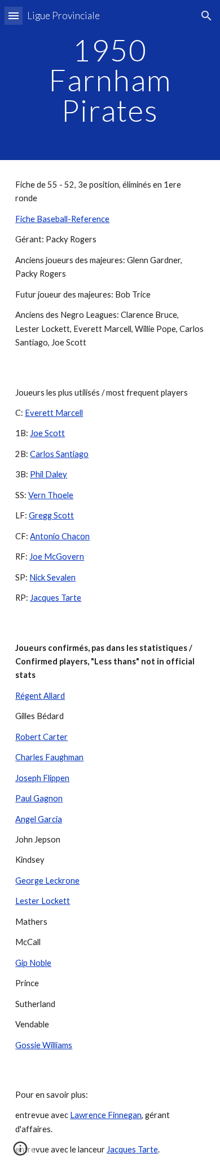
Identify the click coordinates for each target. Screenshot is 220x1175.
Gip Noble (33, 963)
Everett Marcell (54, 413)
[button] (13, 15)
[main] (110, 80)
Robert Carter (41, 737)
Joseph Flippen (42, 778)
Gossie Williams (43, 1045)
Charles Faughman (49, 757)
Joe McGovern (56, 556)
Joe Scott (47, 433)
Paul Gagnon (39, 798)
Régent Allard (40, 695)
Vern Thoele (50, 495)
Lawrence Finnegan (106, 1115)
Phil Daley (48, 474)
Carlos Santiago (59, 454)
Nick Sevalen (52, 577)
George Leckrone (47, 880)
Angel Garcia (38, 819)
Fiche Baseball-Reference (62, 219)
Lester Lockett (42, 901)
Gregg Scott (51, 515)
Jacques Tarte (55, 597)
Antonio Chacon (60, 536)
